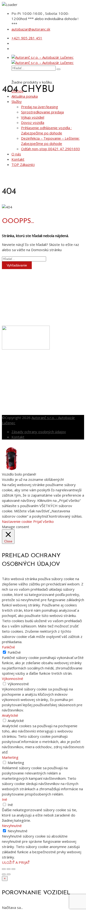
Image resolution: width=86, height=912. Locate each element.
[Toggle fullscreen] (9, 869)
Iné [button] (4, 799)
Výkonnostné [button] (12, 678)
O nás (16, 154)
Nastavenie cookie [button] (17, 521)
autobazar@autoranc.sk (30, 29)
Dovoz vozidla (32, 122)
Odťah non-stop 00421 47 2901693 (50, 148)
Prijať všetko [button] (43, 521)
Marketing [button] (10, 757)
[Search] (58, 69)
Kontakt (17, 159)
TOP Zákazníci (23, 164)
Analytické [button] (10, 715)
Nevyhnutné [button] (12, 825)
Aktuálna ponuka (24, 96)
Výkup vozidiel (32, 117)
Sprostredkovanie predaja (42, 112)
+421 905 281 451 (26, 38)
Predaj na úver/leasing (39, 106)
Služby (16, 101)
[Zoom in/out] (13, 869)
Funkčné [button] (8, 647)
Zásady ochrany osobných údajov (38, 431)
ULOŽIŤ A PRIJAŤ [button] (16, 862)
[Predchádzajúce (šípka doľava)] (4, 874)
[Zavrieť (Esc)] (4, 869)
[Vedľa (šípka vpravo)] (9, 874)
